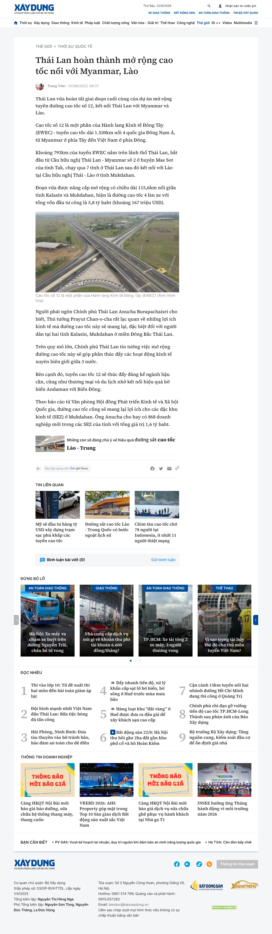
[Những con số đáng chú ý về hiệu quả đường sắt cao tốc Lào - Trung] (50, 444)
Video (227, 23)
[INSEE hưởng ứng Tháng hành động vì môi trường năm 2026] (225, 780)
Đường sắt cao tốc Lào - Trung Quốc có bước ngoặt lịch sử (107, 529)
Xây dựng (42, 23)
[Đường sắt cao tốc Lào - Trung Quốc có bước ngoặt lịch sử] (107, 505)
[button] (131, 661)
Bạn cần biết (34, 842)
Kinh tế (77, 23)
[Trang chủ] (16, 22)
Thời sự (26, 23)
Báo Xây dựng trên (57, 468)
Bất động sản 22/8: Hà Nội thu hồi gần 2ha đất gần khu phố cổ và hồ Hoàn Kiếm (139, 737)
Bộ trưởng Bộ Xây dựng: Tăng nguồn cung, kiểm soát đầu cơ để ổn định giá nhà (219, 737)
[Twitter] (160, 468)
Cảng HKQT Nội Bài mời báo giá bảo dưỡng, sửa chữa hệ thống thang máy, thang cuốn (47, 811)
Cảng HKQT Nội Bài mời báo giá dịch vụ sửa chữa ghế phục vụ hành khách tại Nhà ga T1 (164, 811)
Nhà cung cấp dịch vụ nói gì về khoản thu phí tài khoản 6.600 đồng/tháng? (106, 642)
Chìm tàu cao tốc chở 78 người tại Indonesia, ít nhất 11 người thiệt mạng (156, 532)
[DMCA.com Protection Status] (224, 907)
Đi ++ (216, 23)
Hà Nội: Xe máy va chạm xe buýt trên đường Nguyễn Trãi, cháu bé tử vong (47, 642)
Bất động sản (184, 13)
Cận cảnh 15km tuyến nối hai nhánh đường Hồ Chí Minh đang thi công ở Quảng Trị (218, 690)
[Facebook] (152, 468)
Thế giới (203, 23)
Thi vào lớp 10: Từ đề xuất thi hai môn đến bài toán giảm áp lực (61, 690)
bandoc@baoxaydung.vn (129, 904)
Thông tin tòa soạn (237, 864)
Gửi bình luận (163, 560)
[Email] (169, 468)
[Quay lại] (38, 469)
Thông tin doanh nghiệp (46, 757)
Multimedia (243, 23)
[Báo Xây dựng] (34, 8)
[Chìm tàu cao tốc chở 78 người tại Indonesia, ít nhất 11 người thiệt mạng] (157, 505)
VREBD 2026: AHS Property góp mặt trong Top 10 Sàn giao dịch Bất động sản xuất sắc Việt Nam (104, 814)
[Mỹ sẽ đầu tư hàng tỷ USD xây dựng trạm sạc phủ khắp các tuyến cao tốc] (57, 505)
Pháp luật (92, 23)
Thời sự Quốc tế (75, 46)
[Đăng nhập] (220, 6)
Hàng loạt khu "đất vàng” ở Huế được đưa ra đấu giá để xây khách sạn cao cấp (140, 714)
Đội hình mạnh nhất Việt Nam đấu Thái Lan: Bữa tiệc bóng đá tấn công (61, 714)
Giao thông (60, 23)
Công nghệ (186, 23)
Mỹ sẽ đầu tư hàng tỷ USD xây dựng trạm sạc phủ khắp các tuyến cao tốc (56, 532)
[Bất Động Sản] (206, 885)
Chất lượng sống (115, 23)
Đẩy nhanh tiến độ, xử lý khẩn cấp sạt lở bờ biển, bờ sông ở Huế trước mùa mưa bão (138, 691)
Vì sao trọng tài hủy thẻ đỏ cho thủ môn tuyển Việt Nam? (224, 645)
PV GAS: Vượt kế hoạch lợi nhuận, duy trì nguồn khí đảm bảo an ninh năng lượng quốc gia (128, 842)
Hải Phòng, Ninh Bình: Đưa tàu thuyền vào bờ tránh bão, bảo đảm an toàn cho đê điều (60, 737)
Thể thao (167, 23)
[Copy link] (177, 468)
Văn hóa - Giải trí (144, 23)
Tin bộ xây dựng (245, 13)
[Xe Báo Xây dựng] (244, 884)
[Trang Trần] (39, 86)
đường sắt (145, 439)
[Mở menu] (256, 23)
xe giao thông (159, 13)
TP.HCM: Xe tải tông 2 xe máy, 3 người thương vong (165, 645)
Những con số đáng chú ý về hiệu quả (101, 440)
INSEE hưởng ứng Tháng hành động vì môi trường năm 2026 (223, 808)
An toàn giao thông (214, 13)
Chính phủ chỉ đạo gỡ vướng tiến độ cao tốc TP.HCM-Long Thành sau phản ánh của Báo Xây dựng (218, 714)
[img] (107, 252)
